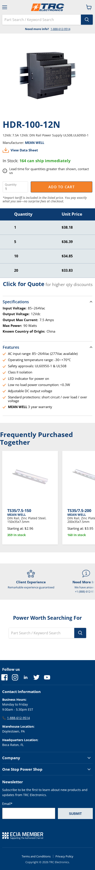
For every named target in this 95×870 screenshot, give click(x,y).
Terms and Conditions (36, 856)
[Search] (87, 20)
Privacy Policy (64, 856)
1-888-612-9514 (60, 29)
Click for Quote (23, 284)
